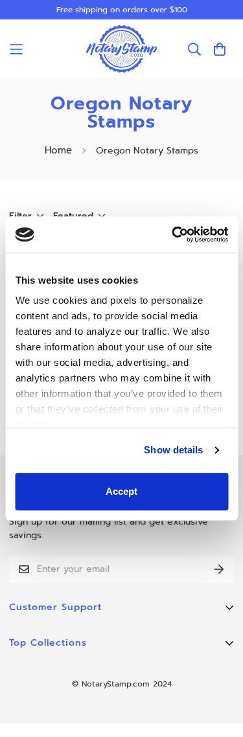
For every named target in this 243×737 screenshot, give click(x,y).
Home (58, 150)
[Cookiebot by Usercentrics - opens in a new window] (173, 234)
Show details (173, 449)
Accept (121, 491)
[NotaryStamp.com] (121, 48)
